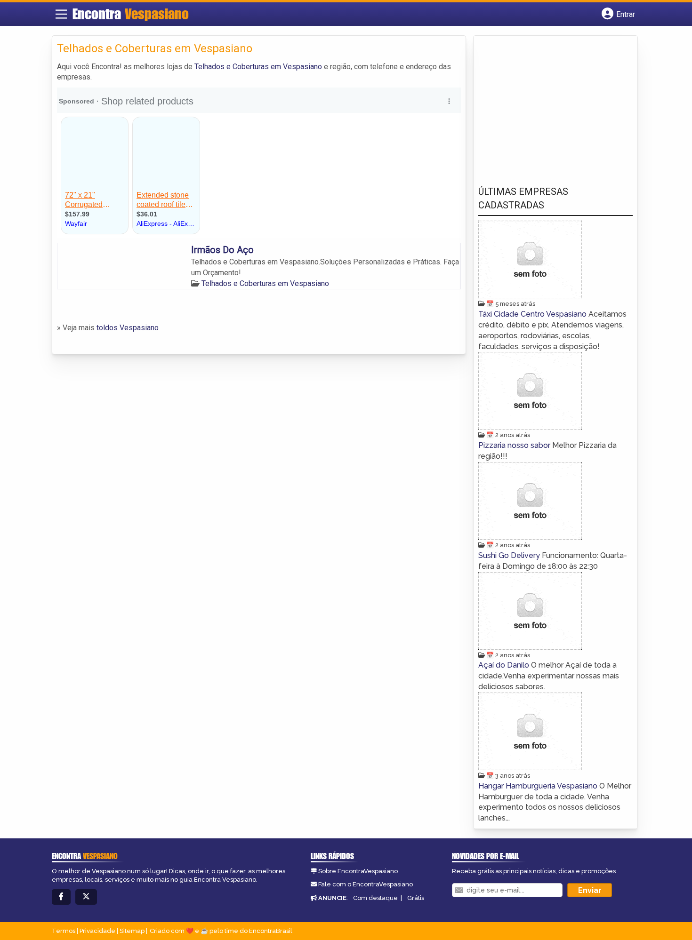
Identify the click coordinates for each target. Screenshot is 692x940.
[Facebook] (61, 897)
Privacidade (97, 930)
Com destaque (375, 897)
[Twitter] (86, 897)
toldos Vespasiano (128, 327)
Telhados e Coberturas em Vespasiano (258, 66)
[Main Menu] (61, 14)
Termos (63, 930)
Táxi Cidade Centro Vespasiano (533, 314)
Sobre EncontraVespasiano (358, 871)
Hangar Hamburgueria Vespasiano (538, 785)
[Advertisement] (549, 104)
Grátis (415, 897)
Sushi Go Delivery (510, 555)
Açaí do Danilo (504, 665)
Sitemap (132, 930)
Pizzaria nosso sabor (515, 445)
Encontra (130, 13)
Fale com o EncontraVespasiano (365, 884)
